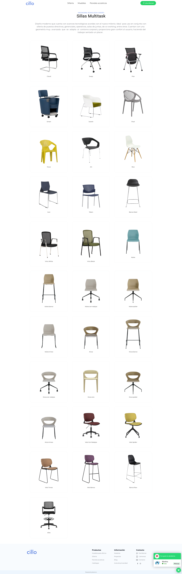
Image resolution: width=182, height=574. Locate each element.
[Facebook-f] (137, 563)
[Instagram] (140, 563)
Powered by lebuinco (91, 572)
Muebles (82, 3)
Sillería (70, 3)
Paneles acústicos (98, 3)
